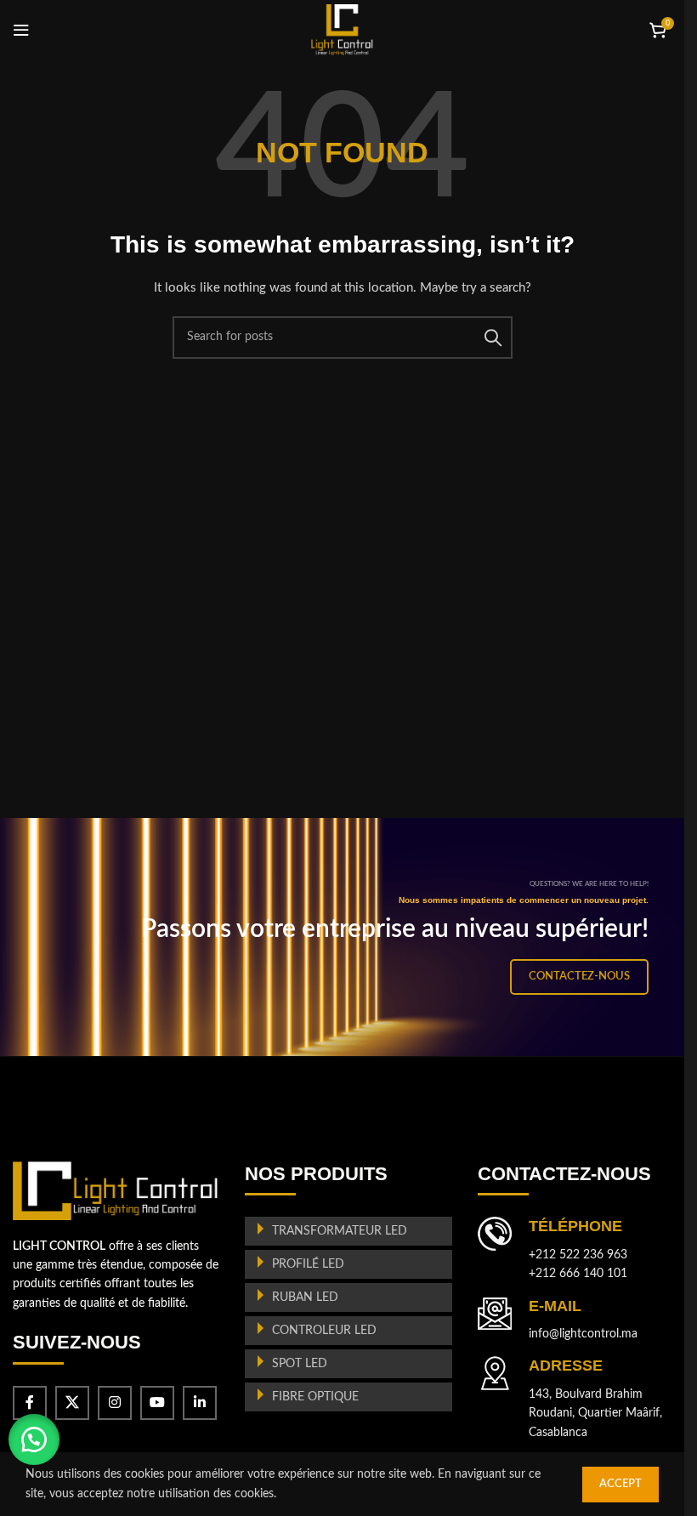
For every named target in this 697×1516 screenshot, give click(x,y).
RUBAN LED (305, 1297)
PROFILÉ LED (308, 1264)
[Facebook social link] (30, 1403)
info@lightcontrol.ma (583, 1334)
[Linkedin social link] (200, 1403)
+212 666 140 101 (578, 1274)
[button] (34, 1439)
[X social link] (72, 1403)
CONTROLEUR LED (324, 1331)
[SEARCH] (493, 337)
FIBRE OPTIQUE (315, 1397)
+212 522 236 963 (578, 1255)
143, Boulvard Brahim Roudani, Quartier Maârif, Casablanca (595, 1413)
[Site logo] (342, 30)
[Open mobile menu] (21, 30)
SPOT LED (299, 1364)
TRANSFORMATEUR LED (339, 1231)
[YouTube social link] (157, 1403)
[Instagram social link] (115, 1403)
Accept (620, 1484)
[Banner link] (348, 937)
